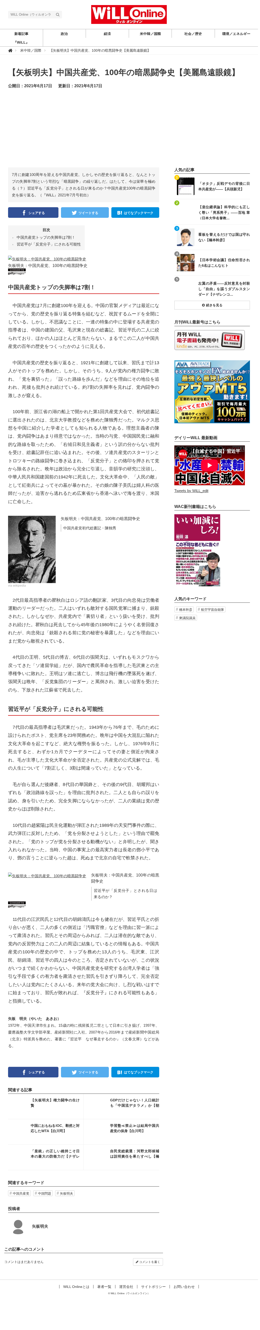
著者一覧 (104, 1286)
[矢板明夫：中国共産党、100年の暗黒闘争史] (47, 258)
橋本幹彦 (185, 610)
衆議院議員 (187, 618)
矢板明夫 (66, 1193)
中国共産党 (21, 1193)
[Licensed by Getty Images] (83, 271)
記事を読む (45, 1106)
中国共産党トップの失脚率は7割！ (46, 237)
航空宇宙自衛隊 (212, 610)
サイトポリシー (153, 1286)
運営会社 (126, 1286)
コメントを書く (149, 1262)
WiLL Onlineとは (76, 1286)
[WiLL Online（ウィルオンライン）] (129, 14)
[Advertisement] (134, 132)
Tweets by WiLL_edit (191, 491)
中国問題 (44, 1193)
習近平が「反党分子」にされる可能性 (49, 244)
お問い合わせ (184, 1286)
